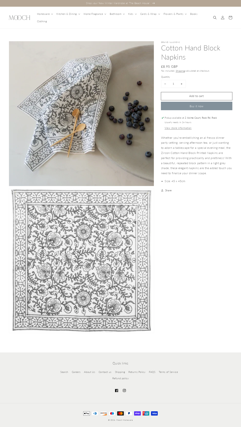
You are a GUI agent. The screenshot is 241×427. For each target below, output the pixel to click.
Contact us (105, 371)
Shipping (180, 70)
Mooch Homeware (124, 420)
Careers (76, 371)
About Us (89, 371)
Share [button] (168, 190)
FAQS (152, 371)
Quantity (165, 77)
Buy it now (196, 106)
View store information (178, 127)
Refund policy (120, 378)
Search (64, 371)
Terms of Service (168, 371)
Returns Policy (136, 371)
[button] (45, 14)
